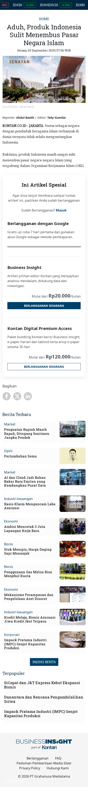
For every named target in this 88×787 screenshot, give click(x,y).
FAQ (58, 758)
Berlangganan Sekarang (44, 306)
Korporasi (11, 634)
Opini (8, 451)
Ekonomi (11, 521)
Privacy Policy (29, 768)
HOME (44, 19)
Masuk (61, 210)
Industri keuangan (18, 498)
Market (9, 424)
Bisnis (8, 544)
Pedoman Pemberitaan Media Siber (44, 763)
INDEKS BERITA (44, 662)
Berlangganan (38, 758)
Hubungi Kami (58, 768)
